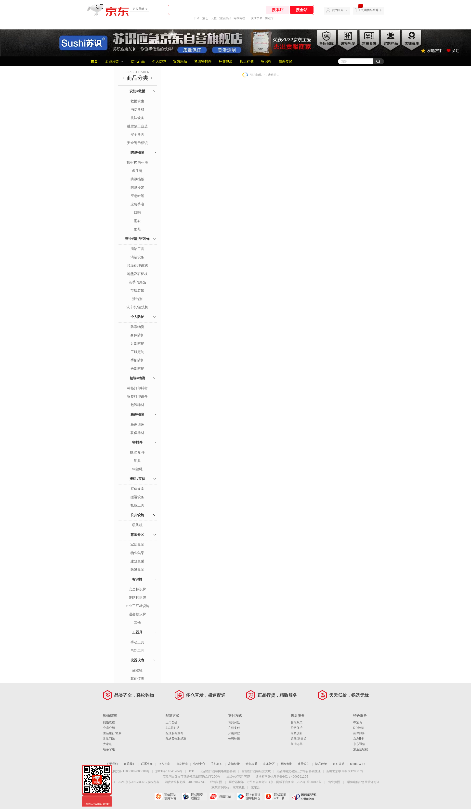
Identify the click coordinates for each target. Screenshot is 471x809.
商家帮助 (182, 764)
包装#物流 (137, 378)
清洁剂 (137, 299)
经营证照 (216, 782)
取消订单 (296, 744)
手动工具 (137, 642)
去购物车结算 (370, 10)
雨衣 (137, 221)
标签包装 (226, 61)
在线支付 (234, 728)
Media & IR (357, 764)
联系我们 (129, 764)
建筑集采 (137, 561)
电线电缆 (239, 18)
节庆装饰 (137, 290)
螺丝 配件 (137, 452)
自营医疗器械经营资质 (256, 771)
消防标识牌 (137, 598)
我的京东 (338, 10)
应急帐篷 (137, 196)
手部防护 (137, 360)
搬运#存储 (137, 479)
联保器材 (137, 433)
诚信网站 (222, 796)
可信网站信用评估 (167, 796)
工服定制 (137, 352)
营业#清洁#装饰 (137, 239)
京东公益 (338, 764)
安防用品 (180, 61)
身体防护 (137, 335)
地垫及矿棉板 (137, 274)
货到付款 (234, 722)
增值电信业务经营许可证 (363, 782)
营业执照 (334, 782)
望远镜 (137, 670)
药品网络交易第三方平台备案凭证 (298, 771)
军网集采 (137, 545)
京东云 (255, 787)
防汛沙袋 (137, 187)
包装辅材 (137, 405)
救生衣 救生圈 (137, 162)
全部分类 (112, 61)
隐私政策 (321, 764)
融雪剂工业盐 (137, 126)
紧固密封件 (202, 61)
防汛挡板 (137, 179)
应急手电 (137, 204)
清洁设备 (137, 257)
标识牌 (266, 61)
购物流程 (109, 722)
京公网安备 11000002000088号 (128, 771)
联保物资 (137, 414)
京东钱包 (239, 787)
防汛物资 (137, 152)
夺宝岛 (357, 722)
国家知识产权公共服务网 (304, 796)
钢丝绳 (137, 469)
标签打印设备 (137, 396)
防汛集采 (137, 570)
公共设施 (137, 515)
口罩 (197, 18)
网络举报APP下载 (276, 796)
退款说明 (296, 733)
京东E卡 (358, 738)
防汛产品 (138, 61)
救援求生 (137, 101)
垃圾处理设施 (137, 265)
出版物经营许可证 (238, 776)
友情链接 (234, 764)
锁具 (137, 461)
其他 (137, 623)
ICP (191, 771)
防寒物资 (137, 327)
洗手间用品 (137, 282)
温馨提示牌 (137, 614)
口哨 (137, 212)
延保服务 (359, 733)
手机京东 (216, 764)
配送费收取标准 (176, 738)
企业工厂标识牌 (137, 606)
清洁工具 (137, 249)
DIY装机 (358, 728)
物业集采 (137, 553)
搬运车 (269, 18)
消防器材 (137, 109)
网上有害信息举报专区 (249, 796)
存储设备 (137, 489)
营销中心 (199, 764)
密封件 (137, 442)
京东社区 (269, 764)
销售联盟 (251, 764)
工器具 (137, 632)
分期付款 (234, 733)
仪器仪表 (137, 660)
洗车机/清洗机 (137, 307)
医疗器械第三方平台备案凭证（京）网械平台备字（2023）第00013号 (275, 782)
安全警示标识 (137, 143)
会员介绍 (109, 728)
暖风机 (137, 525)
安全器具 (137, 134)
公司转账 (234, 738)
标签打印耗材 (137, 388)
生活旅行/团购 (112, 733)
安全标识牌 (137, 589)
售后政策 (296, 722)
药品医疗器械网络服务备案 (218, 771)
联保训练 (137, 424)
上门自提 (171, 722)
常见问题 (109, 738)
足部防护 (137, 343)
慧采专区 (285, 61)
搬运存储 (247, 61)
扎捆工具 (137, 505)
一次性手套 (255, 18)
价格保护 (296, 728)
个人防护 (159, 61)
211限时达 (173, 728)
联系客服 (109, 749)
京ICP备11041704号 (169, 771)
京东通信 (359, 744)
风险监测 (286, 764)
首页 (94, 61)
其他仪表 (137, 678)
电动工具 (137, 650)
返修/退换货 (298, 738)
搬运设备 (137, 497)
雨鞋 (137, 229)
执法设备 (137, 118)
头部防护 (137, 368)
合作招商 (164, 764)
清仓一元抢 (209, 18)
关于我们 (112, 764)
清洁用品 (225, 18)
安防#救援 (137, 91)
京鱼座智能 (360, 749)
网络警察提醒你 (194, 796)
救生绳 (137, 171)
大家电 (107, 744)
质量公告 (304, 764)
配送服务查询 (174, 733)
